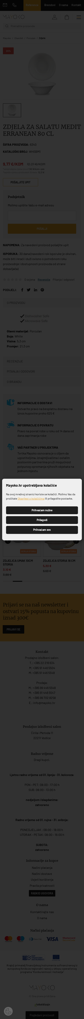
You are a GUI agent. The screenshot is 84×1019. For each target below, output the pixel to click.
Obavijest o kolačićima (31, 498)
